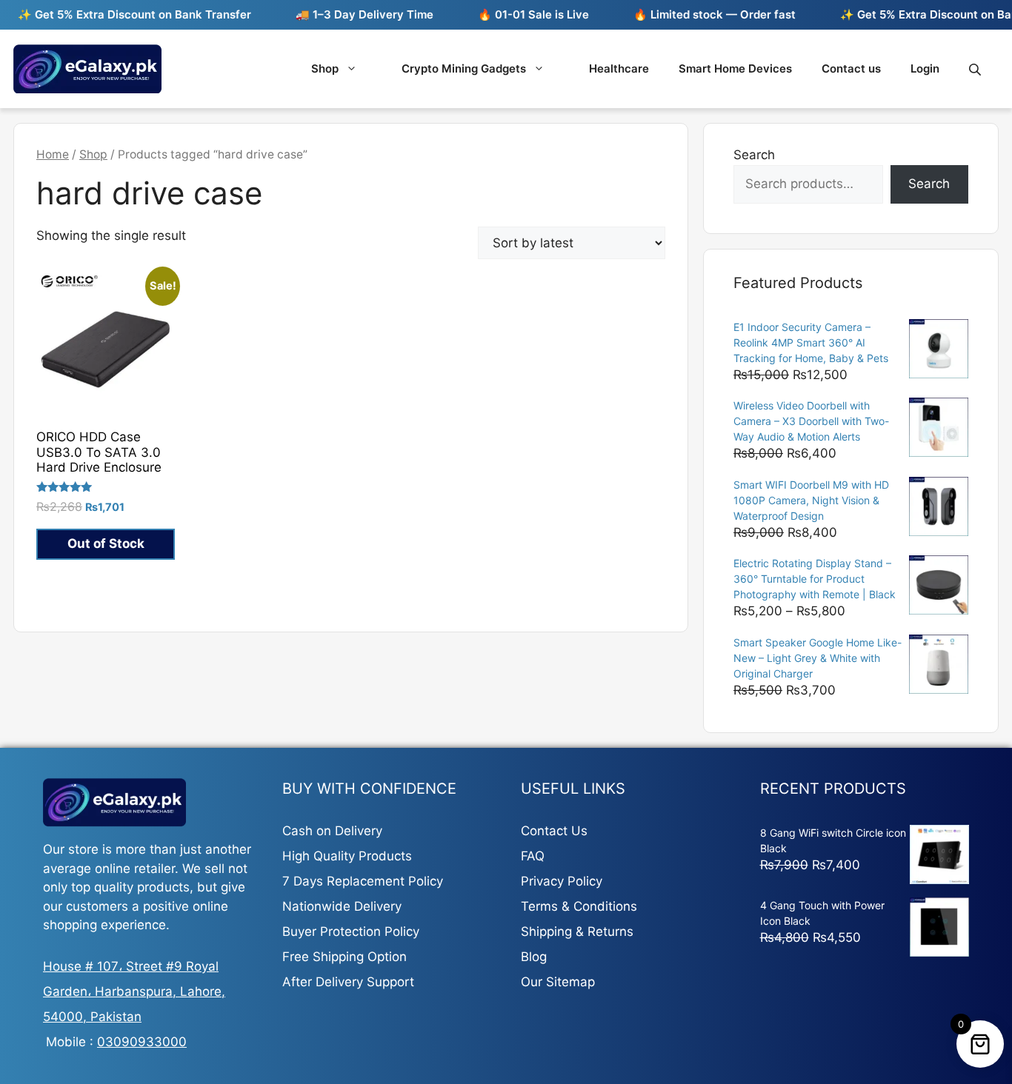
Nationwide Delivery (342, 906)
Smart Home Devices (735, 68)
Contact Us (554, 830)
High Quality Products (347, 856)
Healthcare (619, 68)
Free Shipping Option (344, 956)
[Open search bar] (976, 69)
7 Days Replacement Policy (362, 881)
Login (925, 68)
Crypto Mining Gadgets (464, 68)
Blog (534, 956)
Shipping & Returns (577, 931)
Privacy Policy (561, 881)
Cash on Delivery (332, 830)
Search (754, 154)
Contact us (851, 68)
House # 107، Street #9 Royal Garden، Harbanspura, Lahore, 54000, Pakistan (134, 991)
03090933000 (142, 1041)
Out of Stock (105, 543)
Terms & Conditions (579, 906)
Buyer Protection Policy (350, 931)
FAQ (533, 856)
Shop (325, 68)
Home (52, 154)
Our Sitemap (558, 981)
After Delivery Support (348, 981)
